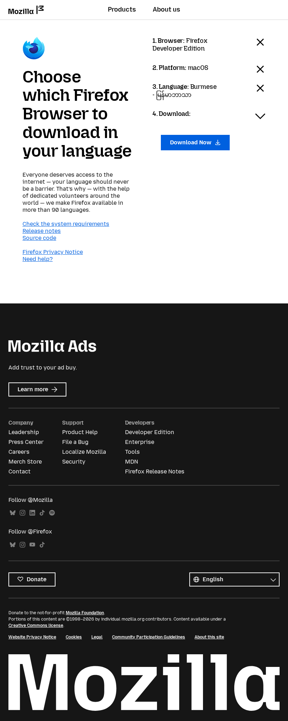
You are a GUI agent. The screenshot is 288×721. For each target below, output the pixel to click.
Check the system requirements (65, 224)
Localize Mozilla (84, 451)
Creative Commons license (35, 625)
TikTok (42, 513)
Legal (97, 637)
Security (73, 461)
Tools (132, 451)
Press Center (26, 442)
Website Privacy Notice (32, 637)
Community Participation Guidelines (148, 637)
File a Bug (75, 442)
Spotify (52, 513)
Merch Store (25, 461)
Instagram (22, 513)
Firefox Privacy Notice (52, 252)
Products (122, 9)
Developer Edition (149, 432)
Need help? (37, 259)
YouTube (32, 544)
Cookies (74, 637)
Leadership (23, 432)
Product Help (80, 432)
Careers (19, 451)
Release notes (41, 231)
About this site (209, 637)
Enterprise (139, 442)
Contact (19, 471)
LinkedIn (32, 513)
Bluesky (12, 513)
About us (166, 9)
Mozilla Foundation (85, 612)
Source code (39, 238)
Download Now (191, 142)
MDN (131, 461)
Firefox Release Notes (154, 471)
